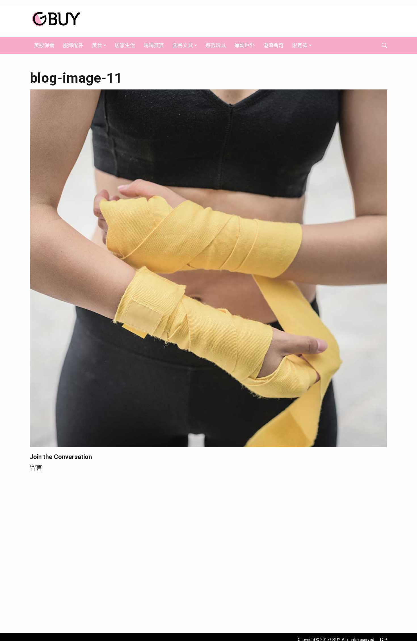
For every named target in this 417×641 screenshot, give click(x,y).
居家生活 (125, 45)
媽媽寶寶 (154, 45)
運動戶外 (244, 45)
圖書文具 (182, 45)
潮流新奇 (273, 45)
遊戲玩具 (215, 45)
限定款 (300, 45)
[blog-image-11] (208, 268)
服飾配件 (73, 45)
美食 (97, 45)
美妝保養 (44, 45)
